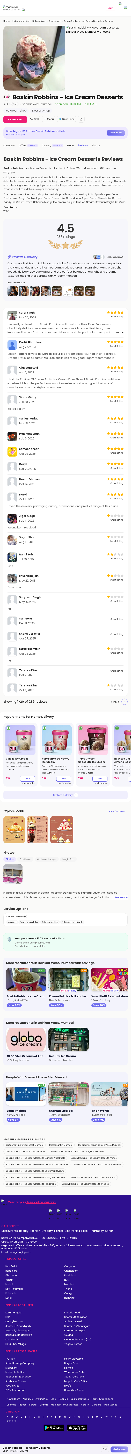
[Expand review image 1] (13, 291)
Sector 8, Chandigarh (18, 1326)
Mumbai (25, 21)
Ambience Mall (73, 1321)
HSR (7, 1317)
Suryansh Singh (30, 597)
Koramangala (13, 1312)
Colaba (68, 1335)
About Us (28, 1399)
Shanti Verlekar (29, 634)
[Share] (81, 119)
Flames (68, 1367)
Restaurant (55, 21)
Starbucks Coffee (15, 1381)
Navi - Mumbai (14, 1289)
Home (6, 21)
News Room (13, 1399)
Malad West (12, 1339)
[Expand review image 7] (79, 291)
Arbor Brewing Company (19, 1363)
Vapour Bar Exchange (18, 1376)
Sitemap (11, 1404)
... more (118, 332)
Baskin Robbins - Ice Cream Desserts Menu (93, 1177)
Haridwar (69, 1297)
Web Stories (110, 1404)
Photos (9, 859)
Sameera (25, 619)
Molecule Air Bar (14, 1372)
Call (105, 1449)
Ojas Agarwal (28, 368)
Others (11, 1421)
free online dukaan (41, 1202)
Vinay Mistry (27, 397)
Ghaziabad (11, 1275)
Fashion (35, 1231)
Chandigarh (71, 1270)
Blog (53, 1399)
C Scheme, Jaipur (74, 1330)
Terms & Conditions (102, 1399)
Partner (33, 1404)
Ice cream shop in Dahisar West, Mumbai (99, 1144)
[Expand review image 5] (57, 291)
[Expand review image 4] (46, 291)
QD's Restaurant (15, 1390)
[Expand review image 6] (68, 291)
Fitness (58, 1231)
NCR (66, 1279)
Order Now (15, 119)
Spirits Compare (80, 1399)
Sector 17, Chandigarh (77, 1326)
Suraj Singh (27, 313)
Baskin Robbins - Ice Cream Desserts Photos (94, 1157)
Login (110, 8)
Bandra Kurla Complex (18, 1335)
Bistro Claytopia (73, 1358)
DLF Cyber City (14, 1321)
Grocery (47, 1231)
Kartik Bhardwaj (30, 342)
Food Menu (25, 859)
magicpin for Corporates (64, 1404)
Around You (41, 1399)
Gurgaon (69, 1266)
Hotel (84, 1231)
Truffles (10, 1358)
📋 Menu (48, 119)
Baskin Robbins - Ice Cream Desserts (83, 21)
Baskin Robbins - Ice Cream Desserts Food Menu (31, 1183)
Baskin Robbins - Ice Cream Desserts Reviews (97, 1164)
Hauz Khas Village (15, 1344)
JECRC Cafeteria (74, 1376)
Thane (68, 1289)
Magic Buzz (68, 859)
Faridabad (70, 1275)
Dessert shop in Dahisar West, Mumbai (25, 1151)
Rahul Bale (26, 554)
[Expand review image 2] (24, 291)
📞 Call (34, 119)
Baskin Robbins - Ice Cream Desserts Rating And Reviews (35, 1177)
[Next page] (124, 702)
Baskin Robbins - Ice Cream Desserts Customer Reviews (35, 1170)
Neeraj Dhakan (29, 479)
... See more (120, 897)
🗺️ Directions (67, 119)
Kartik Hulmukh (29, 649)
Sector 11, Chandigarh (18, 1330)
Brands (44, 1404)
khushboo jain (29, 576)
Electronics (72, 1231)
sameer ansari (29, 449)
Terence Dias (28, 670)
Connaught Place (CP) (77, 1339)
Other (109, 1231)
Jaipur (9, 1279)
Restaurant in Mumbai (60, 1144)
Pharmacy (97, 1231)
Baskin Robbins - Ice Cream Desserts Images (85, 1183)
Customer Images (46, 859)
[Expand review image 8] (90, 291)
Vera (83, 1404)
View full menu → (118, 811)
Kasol (8, 1297)
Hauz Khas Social (74, 1390)
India (15, 21)
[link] (20, 755)
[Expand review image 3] (35, 291)
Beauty (23, 1231)
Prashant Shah (29, 434)
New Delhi (11, 1266)
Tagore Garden (73, 1344)
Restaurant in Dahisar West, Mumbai (24, 1144)
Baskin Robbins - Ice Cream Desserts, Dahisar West (77, 1151)
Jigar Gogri (27, 516)
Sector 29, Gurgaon (75, 1317)
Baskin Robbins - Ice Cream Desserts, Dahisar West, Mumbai (37, 1164)
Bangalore (11, 1270)
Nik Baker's (11, 1367)
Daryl (23, 464)
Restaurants (9, 1231)
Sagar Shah (27, 537)
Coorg (68, 1293)
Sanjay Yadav (28, 419)
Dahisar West (39, 21)
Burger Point (71, 1363)
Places (22, 1404)
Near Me (63, 1399)
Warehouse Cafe (74, 1372)
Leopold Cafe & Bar (75, 1381)
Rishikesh (10, 1293)
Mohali (9, 1284)
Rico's (67, 1385)
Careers (96, 1404)
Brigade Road (72, 1312)
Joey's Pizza (12, 1385)
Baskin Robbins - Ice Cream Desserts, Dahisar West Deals (35, 1157)
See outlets (116, 132)
